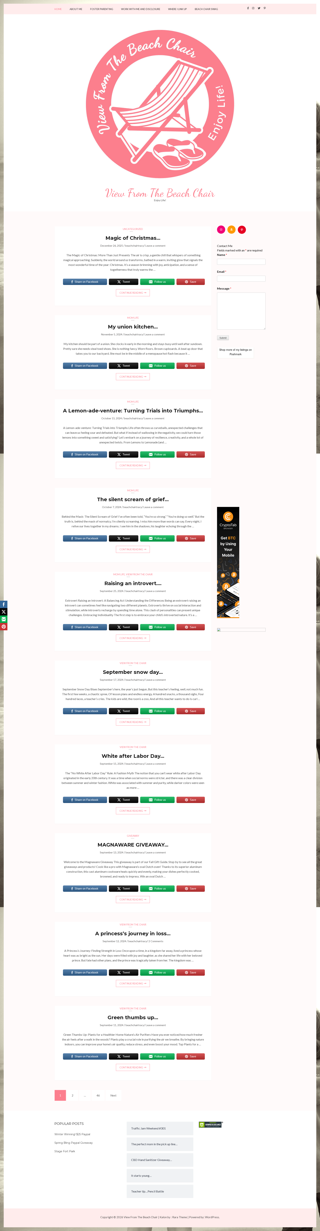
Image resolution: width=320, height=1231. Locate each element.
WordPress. (212, 1217)
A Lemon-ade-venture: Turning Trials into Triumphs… (133, 411)
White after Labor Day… (133, 756)
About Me (76, 9)
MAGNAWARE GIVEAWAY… (133, 845)
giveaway (133, 835)
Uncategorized (133, 229)
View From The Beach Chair (160, 193)
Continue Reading (131, 292)
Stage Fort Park (64, 1151)
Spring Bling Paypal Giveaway (73, 1142)
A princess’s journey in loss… (133, 933)
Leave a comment (155, 245)
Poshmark (235, 354)
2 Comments (156, 941)
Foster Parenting (101, 9)
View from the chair (139, 574)
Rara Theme (179, 1217)
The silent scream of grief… (133, 499)
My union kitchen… (133, 327)
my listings (242, 349)
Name (222, 254)
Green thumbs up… (133, 1017)
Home (58, 9)
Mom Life (133, 317)
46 (99, 1095)
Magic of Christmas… (133, 238)
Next (113, 1095)
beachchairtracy (134, 245)
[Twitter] (259, 8)
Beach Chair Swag (206, 9)
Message (224, 288)
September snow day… (133, 672)
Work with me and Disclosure (140, 9)
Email (221, 271)
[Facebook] (248, 8)
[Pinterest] (265, 8)
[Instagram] (253, 8)
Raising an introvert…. (132, 583)
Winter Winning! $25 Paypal (72, 1134)
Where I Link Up (177, 9)
